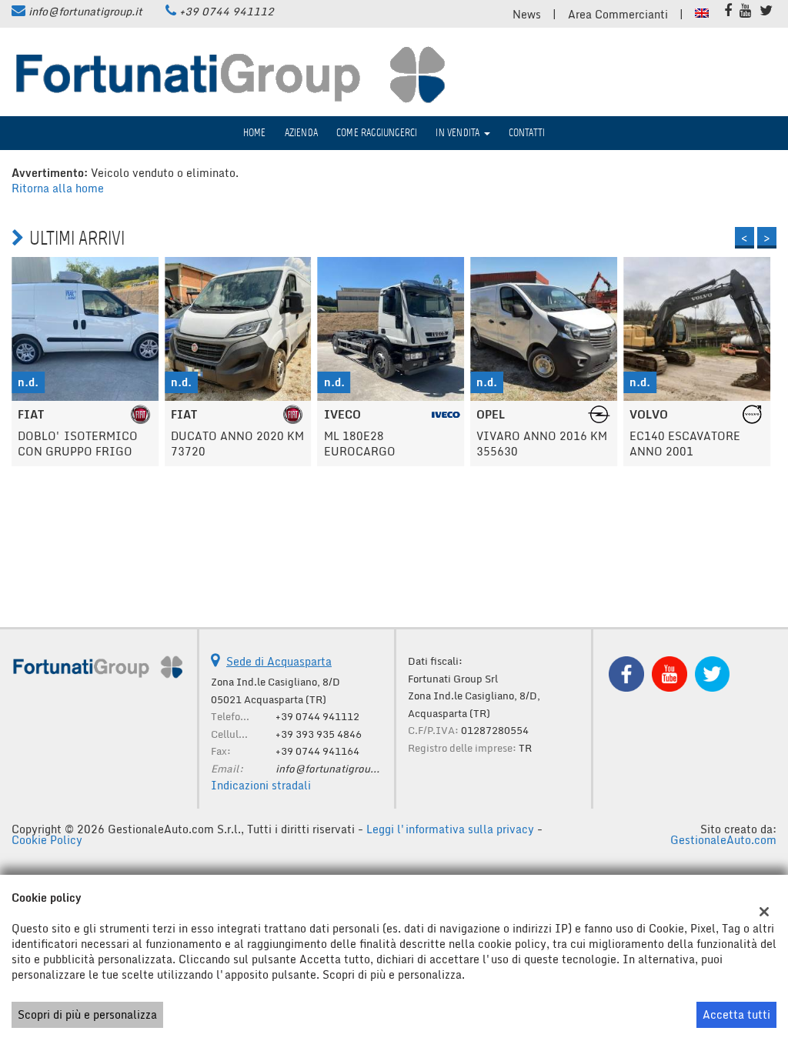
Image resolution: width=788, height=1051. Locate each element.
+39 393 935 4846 (318, 734)
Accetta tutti (736, 1014)
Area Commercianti (618, 14)
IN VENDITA (459, 132)
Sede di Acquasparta (279, 661)
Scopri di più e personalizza (87, 1014)
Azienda (301, 132)
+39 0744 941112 (226, 11)
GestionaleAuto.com (723, 840)
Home (254, 132)
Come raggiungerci (376, 132)
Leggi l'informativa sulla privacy (450, 829)
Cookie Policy (47, 840)
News (527, 14)
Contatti (527, 132)
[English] (702, 12)
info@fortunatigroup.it (85, 11)
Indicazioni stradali (261, 785)
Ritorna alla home (58, 188)
